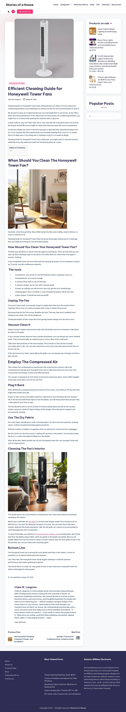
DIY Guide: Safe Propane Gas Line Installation (62, 694)
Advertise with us (12, 675)
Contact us (9, 679)
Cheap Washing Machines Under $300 (60, 675)
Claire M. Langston (25, 587)
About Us (8, 665)
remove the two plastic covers (48, 534)
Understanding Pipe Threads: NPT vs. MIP (61, 690)
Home (7, 661)
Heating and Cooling (17, 83)
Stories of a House (19, 5)
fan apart (32, 522)
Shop (7, 672)
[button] (25, 11)
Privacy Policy (10, 668)
